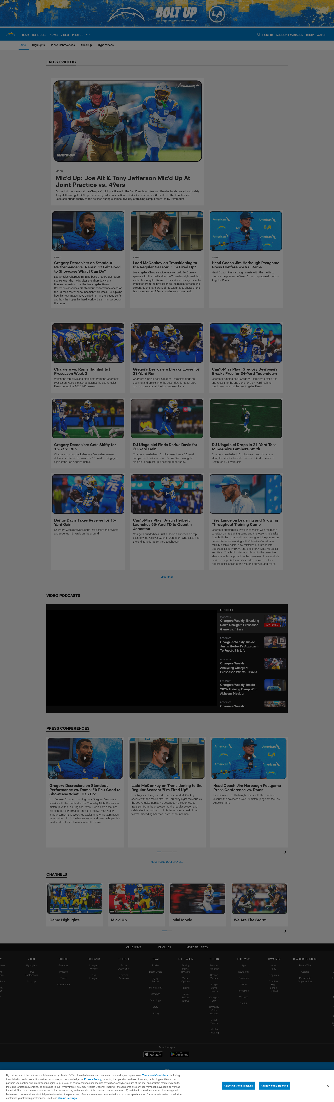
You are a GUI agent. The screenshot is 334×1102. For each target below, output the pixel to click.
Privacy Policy (92, 1079)
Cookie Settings (67, 1097)
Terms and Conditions (155, 1075)
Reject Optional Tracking (238, 1085)
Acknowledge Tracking (274, 1085)
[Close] (328, 1085)
